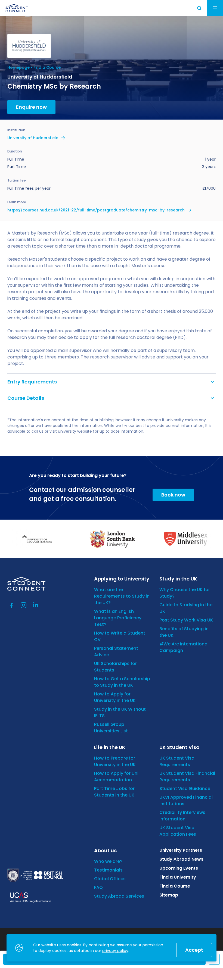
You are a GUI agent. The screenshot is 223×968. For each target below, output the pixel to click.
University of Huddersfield (32, 137)
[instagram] (23, 605)
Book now (173, 494)
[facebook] (11, 605)
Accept (194, 950)
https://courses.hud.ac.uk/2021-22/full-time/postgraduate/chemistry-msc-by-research (96, 210)
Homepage (18, 67)
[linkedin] (35, 605)
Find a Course (47, 67)
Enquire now (31, 107)
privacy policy (115, 950)
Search (200, 8)
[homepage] (16, 8)
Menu (215, 8)
